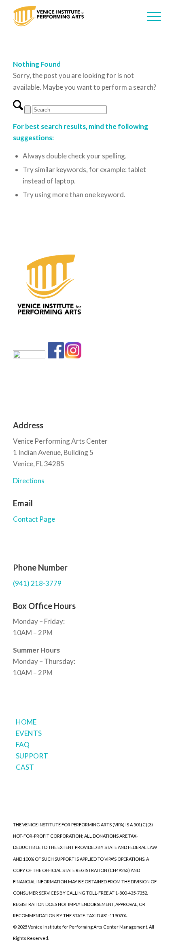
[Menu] (150, 16)
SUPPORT (32, 756)
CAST (25, 767)
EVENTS (29, 733)
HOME (26, 722)
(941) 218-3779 (37, 583)
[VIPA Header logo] (72, 16)
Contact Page (34, 519)
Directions (29, 480)
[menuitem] (150, 16)
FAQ (23, 744)
